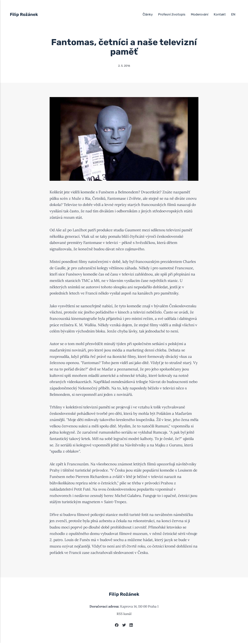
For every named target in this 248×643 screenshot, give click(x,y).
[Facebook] (117, 626)
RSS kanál (124, 614)
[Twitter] (124, 626)
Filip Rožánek (24, 14)
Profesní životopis (171, 14)
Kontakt (220, 14)
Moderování (199, 14)
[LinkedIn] (131, 626)
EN (233, 14)
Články (148, 14)
